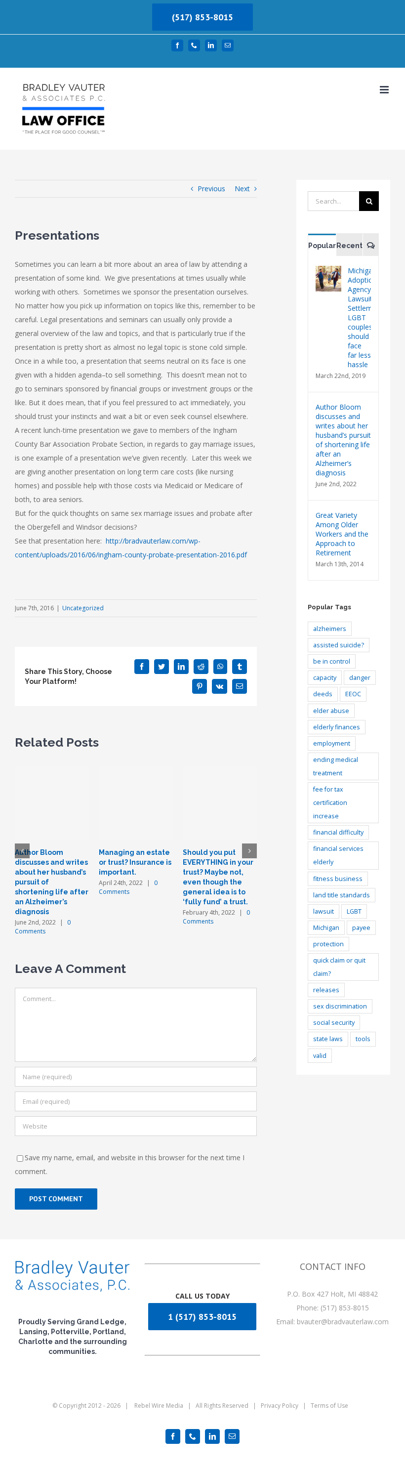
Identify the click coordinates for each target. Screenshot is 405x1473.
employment (331, 743)
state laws (328, 1039)
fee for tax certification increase (330, 802)
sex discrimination (340, 1006)
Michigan (326, 928)
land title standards (341, 895)
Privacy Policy (279, 1405)
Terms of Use (329, 1405)
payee (361, 928)
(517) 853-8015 (202, 17)
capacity (324, 677)
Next (242, 188)
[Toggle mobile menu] (385, 89)
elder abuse (331, 711)
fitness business (338, 879)
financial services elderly (338, 855)
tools (363, 1039)
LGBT (354, 911)
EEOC (353, 694)
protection (328, 944)
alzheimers (329, 629)
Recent (349, 246)
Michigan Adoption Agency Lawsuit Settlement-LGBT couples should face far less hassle (359, 317)
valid (319, 1056)
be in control (331, 661)
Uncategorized (83, 608)
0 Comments (43, 926)
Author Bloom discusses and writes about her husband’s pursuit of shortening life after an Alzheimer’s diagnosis (343, 439)
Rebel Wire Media (158, 1405)
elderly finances (336, 727)
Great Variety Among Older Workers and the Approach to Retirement (342, 533)
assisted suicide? (338, 645)
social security (334, 1022)
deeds (322, 694)
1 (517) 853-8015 (202, 1316)
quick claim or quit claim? (339, 967)
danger (359, 677)
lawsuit (323, 911)
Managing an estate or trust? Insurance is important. (135, 862)
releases (326, 990)
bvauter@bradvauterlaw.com (343, 1321)
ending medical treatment (335, 766)
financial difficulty (338, 832)
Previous (211, 188)
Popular (322, 246)
